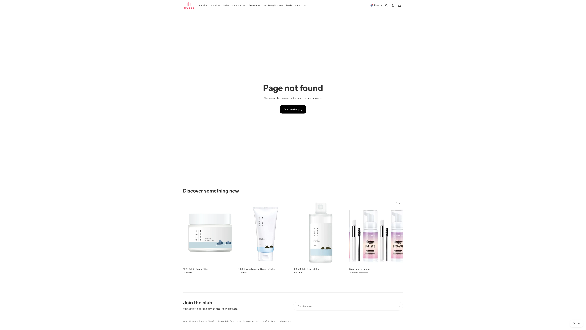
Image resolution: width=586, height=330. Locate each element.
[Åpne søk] (386, 5)
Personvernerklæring (252, 321)
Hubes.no (194, 321)
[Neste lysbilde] (398, 232)
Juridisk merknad (284, 321)
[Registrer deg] (399, 306)
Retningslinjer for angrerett (229, 321)
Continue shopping (293, 109)
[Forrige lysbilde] (353, 232)
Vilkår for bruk (269, 321)
